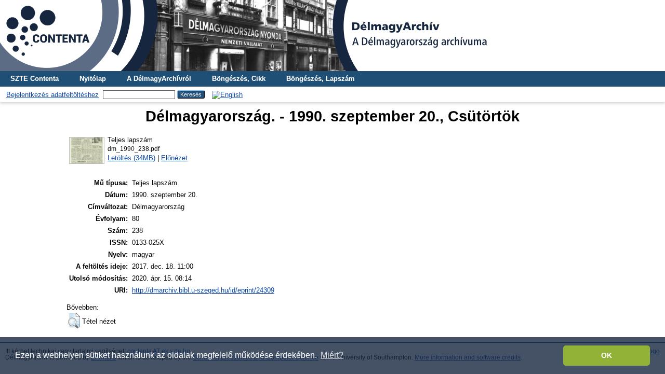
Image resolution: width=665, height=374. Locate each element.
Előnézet (174, 158)
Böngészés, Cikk (238, 78)
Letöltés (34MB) (131, 158)
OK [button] (606, 355)
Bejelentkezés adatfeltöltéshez (52, 95)
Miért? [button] (332, 355)
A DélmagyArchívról (159, 78)
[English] (227, 95)
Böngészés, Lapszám (320, 78)
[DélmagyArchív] (332, 35)
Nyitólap (92, 78)
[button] (74, 320)
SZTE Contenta (34, 78)
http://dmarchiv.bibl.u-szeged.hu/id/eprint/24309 (203, 290)
